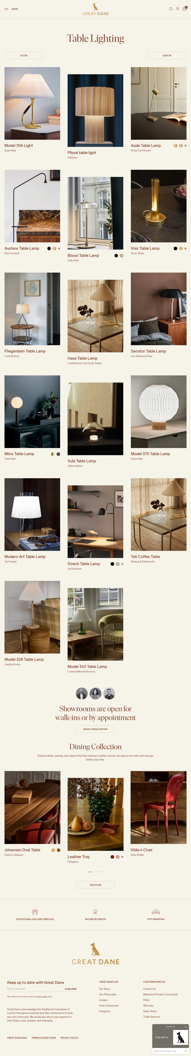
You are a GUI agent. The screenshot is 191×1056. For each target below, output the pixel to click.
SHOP (15, 8)
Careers (103, 1000)
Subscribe (71, 988)
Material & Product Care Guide (160, 994)
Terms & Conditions (44, 1037)
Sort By (167, 55)
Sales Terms (150, 1011)
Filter (23, 55)
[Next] (176, 819)
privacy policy (42, 996)
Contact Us (149, 988)
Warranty (148, 1005)
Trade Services (151, 1016)
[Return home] (95, 9)
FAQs (146, 1000)
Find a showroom (108, 1005)
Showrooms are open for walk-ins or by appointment (95, 713)
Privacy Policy (70, 1037)
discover (95, 884)
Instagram (104, 1011)
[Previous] (15, 819)
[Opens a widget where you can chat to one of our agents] (170, 1039)
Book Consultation (95, 729)
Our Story (104, 988)
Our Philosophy (107, 994)
